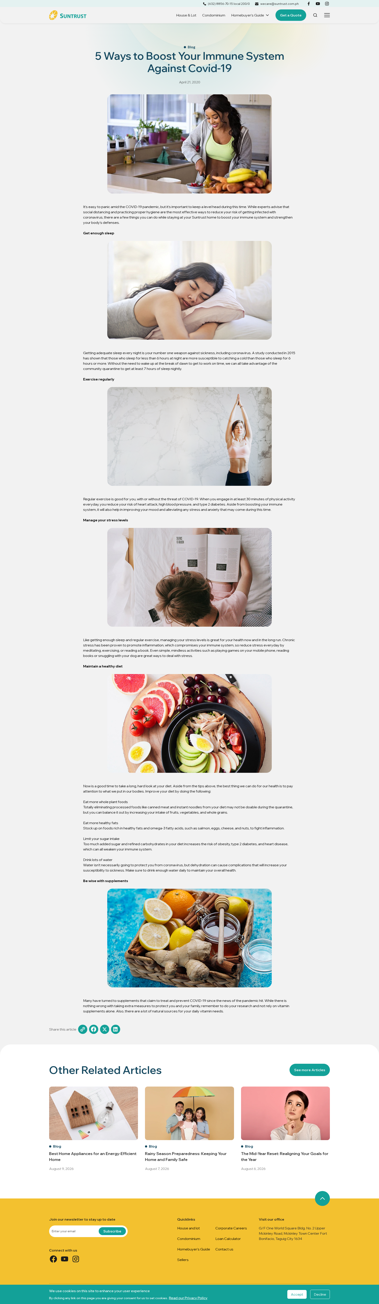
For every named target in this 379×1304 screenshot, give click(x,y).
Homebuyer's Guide (247, 15)
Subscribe (112, 1231)
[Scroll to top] (322, 1198)
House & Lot (186, 15)
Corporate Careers (231, 1228)
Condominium (213, 15)
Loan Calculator (228, 1238)
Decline (320, 1294)
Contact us (224, 1249)
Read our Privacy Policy (188, 1298)
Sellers (183, 1259)
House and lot (188, 1228)
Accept (297, 1294)
